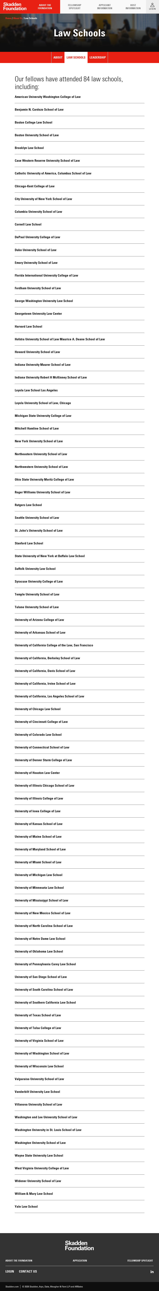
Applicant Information (104, 7)
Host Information (133, 7)
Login (9, 1271)
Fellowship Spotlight (74, 7)
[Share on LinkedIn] (152, 1272)
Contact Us (28, 1271)
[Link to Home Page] (15, 7)
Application (80, 1260)
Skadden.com (12, 1286)
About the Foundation (45, 7)
